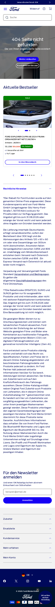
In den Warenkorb (27, 162)
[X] (16, 581)
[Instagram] (27, 581)
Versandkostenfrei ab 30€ (27, 2)
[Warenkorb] (50, 8)
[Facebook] (4, 581)
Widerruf (34, 9)
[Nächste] (50, 2)
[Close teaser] (37, 589)
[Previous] (18, 130)
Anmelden (27, 500)
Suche (13, 17)
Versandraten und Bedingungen (31, 274)
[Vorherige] (5, 2)
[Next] (36, 130)
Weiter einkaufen (27, 59)
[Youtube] (39, 581)
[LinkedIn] (50, 581)
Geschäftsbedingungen (29, 280)
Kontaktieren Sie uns (27, 65)
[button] (45, 597)
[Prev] (13, 175)
